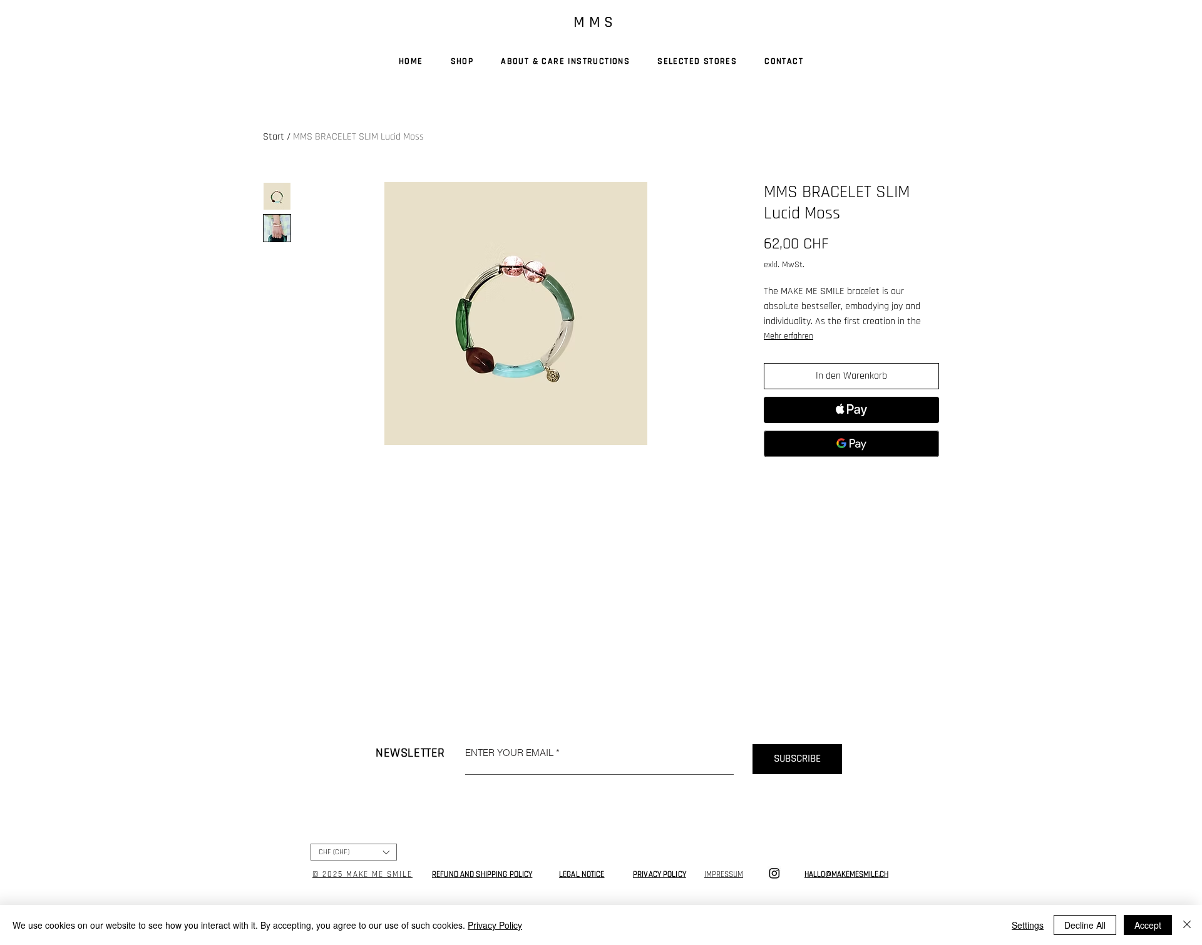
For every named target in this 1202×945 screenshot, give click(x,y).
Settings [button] (1028, 925)
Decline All (1085, 925)
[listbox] (354, 852)
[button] (354, 852)
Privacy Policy (495, 925)
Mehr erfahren (788, 336)
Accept (1147, 925)
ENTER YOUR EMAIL (509, 752)
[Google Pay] (851, 444)
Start (273, 136)
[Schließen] (1186, 925)
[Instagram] (774, 873)
